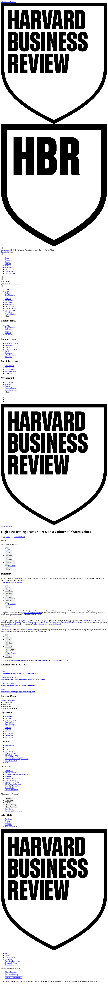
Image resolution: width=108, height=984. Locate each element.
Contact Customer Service (13, 811)
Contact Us (9, 771)
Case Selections (10, 271)
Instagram (8, 825)
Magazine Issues (10, 753)
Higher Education (11, 972)
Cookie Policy (10, 959)
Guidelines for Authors (12, 782)
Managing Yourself (11, 343)
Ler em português (17, 582)
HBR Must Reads (11, 761)
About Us (8, 953)
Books (7, 747)
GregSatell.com (14, 624)
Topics (7, 262)
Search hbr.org (6, 281)
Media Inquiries (10, 780)
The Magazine (10, 295)
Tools (7, 762)
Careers (7, 955)
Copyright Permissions (12, 786)
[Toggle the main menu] (2, 248)
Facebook (8, 819)
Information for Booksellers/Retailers (17, 774)
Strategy (8, 347)
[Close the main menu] (2, 277)
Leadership (8, 345)
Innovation (8, 353)
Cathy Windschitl (19, 537)
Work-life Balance (11, 355)
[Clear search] (2, 285)
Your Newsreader (11, 827)
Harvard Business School (13, 978)
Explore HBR (7, 702)
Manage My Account (10, 708)
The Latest (8, 716)
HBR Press (9, 737)
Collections (9, 751)
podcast (100, 620)
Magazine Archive (11, 720)
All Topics (8, 302)
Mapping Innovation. (76, 622)
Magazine (8, 260)
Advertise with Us (11, 773)
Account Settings (10, 314)
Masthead (8, 776)
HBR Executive (10, 273)
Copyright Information (12, 961)
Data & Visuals (10, 269)
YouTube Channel (38, 624)
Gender (7, 351)
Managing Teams (11, 349)
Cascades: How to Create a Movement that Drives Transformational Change (40, 622)
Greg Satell (6, 537)
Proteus (29, 630)
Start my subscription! (8, 701)
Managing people (6, 250)
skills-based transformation (33, 613)
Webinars (8, 299)
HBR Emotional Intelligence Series (16, 759)
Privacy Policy (10, 957)
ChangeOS (24, 620)
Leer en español (6, 582)
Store (7, 266)
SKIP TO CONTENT (8, 2)
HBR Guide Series (11, 755)
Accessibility (9, 788)
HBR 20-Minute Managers (14, 757)
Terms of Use (9, 965)
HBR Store (6, 704)
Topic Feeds (9, 384)
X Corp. (8, 821)
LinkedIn (58, 624)
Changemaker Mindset (90, 620)
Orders (7, 386)
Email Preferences (11, 390)
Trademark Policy (11, 963)
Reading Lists (9, 267)
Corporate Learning (11, 974)
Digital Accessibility (11, 790)
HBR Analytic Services (13, 784)
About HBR (7, 706)
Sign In (10, 252)
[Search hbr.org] (2, 254)
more (22, 580)
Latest (7, 258)
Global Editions (10, 778)
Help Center (9, 809)
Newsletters (9, 301)
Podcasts (8, 264)
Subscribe (4, 252)
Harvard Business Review (13, 976)
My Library (9, 312)
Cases (7, 749)
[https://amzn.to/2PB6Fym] (14, 622)
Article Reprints (10, 745)
